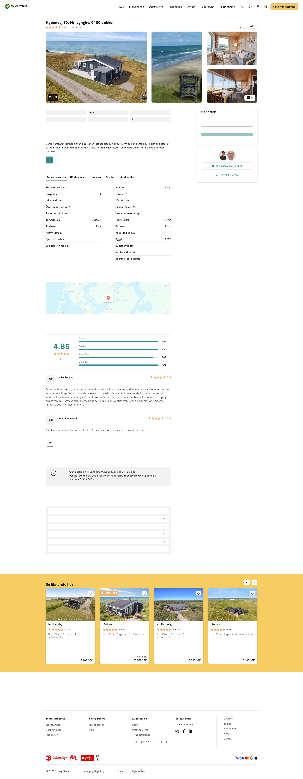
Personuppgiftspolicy (92, 771)
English (228, 724)
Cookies (118, 771)
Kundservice (207, 7)
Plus (91, 730)
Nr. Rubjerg (164, 624)
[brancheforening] (57, 760)
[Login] (258, 6)
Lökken (107, 624)
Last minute (228, 7)
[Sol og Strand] (16, 7)
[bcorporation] (98, 760)
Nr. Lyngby (55, 624)
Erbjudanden (136, 7)
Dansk (227, 738)
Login (135, 725)
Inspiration (175, 7)
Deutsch (228, 718)
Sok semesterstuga (284, 7)
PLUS (121, 7)
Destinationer (156, 7)
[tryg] (88, 760)
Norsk (227, 733)
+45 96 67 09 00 (228, 175)
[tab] (59, 619)
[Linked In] (190, 731)
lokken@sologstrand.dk (229, 166)
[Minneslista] (250, 6)
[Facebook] (184, 731)
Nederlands (230, 728)
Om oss (191, 7)
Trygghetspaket (141, 735)
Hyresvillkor (139, 771)
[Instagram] (177, 731)
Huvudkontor (96, 725)
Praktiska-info (140, 730)
